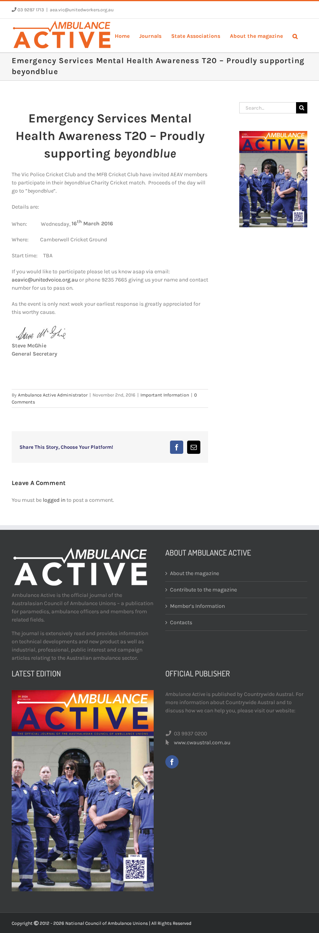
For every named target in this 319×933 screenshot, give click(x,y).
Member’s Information (197, 606)
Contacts (181, 622)
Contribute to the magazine (203, 589)
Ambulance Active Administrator (53, 395)
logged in (54, 500)
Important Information (164, 395)
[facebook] (172, 761)
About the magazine (194, 573)
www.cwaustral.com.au (202, 742)
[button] (295, 35)
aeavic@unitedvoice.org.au (45, 279)
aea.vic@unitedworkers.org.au (82, 9)
